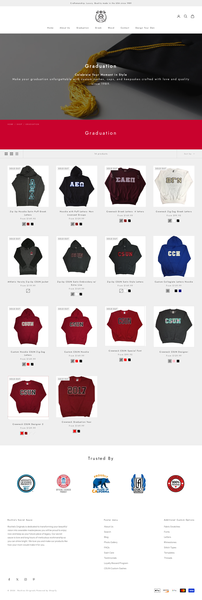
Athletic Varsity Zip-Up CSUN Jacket (28, 281)
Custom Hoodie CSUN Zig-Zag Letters (28, 353)
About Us (65, 27)
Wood (111, 27)
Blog (106, 537)
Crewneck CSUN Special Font (125, 350)
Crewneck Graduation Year (77, 422)
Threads (168, 557)
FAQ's (107, 547)
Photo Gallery (110, 542)
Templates (169, 552)
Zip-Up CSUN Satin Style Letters (125, 281)
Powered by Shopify (46, 590)
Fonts (167, 531)
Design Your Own (145, 27)
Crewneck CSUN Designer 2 (28, 424)
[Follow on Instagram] (25, 579)
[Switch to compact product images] (16, 154)
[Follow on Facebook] (9, 579)
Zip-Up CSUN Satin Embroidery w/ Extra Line (76, 283)
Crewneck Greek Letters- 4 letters (125, 211)
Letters (167, 537)
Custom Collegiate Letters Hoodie (174, 281)
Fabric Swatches (172, 526)
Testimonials (110, 557)
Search (107, 531)
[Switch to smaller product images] (11, 154)
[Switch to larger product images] (6, 154)
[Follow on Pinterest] (33, 579)
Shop (19, 124)
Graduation (83, 27)
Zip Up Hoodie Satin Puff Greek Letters (28, 213)
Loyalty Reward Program (116, 563)
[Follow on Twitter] (17, 579)
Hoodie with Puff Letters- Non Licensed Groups (77, 213)
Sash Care (109, 552)
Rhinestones (170, 542)
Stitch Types (170, 547)
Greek (98, 27)
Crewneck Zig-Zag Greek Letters (174, 211)
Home (50, 27)
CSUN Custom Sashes (115, 568)
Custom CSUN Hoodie (76, 351)
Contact (125, 27)
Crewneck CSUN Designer (174, 351)
